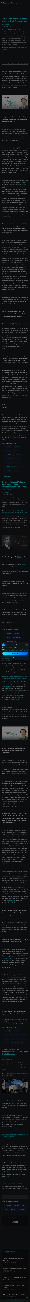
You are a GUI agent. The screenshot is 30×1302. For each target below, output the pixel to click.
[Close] (27, 645)
